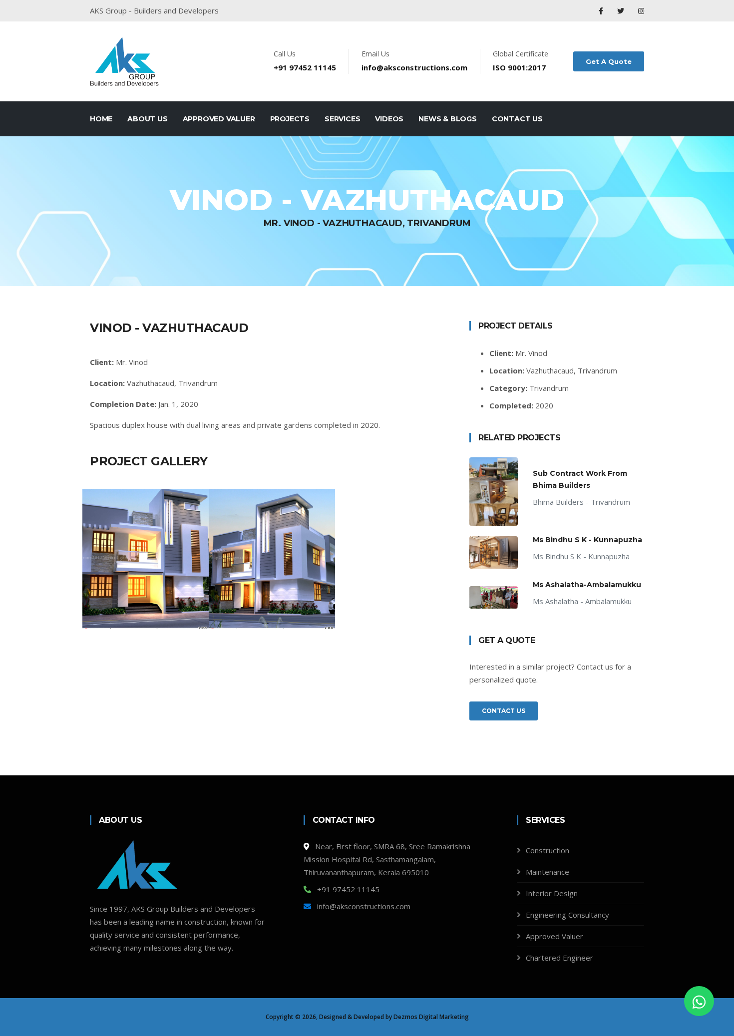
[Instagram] (641, 10)
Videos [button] (389, 118)
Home (101, 118)
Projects (290, 118)
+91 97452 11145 (305, 67)
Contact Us (517, 118)
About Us (147, 118)
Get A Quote (609, 61)
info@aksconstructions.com (414, 67)
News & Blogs (447, 118)
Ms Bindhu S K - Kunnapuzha (587, 539)
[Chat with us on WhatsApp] (699, 1001)
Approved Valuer (219, 118)
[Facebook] (602, 10)
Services (342, 118)
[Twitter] (621, 10)
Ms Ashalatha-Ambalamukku (587, 584)
